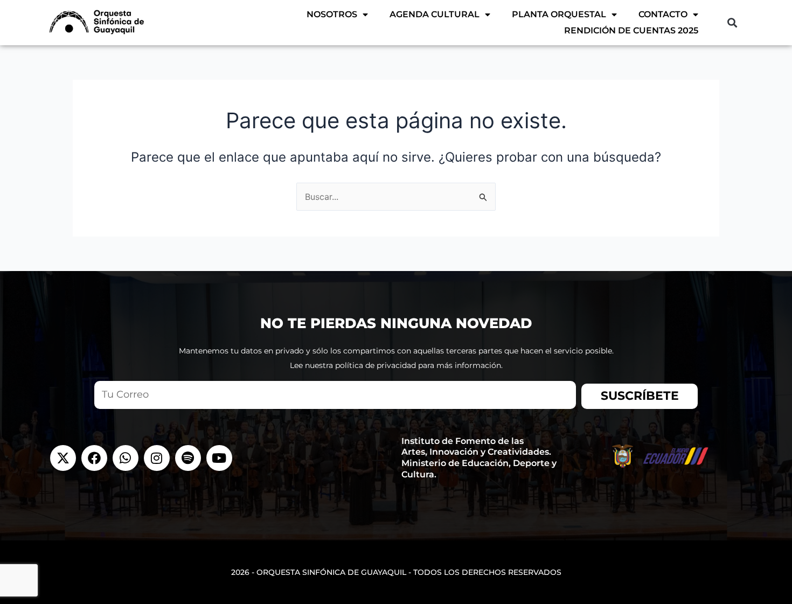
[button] (732, 22)
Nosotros (332, 14)
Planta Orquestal (559, 14)
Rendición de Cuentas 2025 (631, 30)
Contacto (662, 14)
